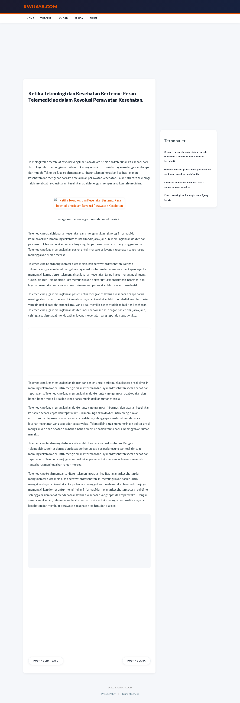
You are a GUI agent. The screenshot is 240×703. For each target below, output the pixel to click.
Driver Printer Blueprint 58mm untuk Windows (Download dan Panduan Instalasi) (185, 156)
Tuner (93, 18)
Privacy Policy (108, 693)
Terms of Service (130, 693)
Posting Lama (136, 660)
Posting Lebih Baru (45, 660)
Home (30, 18)
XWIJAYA (40, 6)
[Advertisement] (120, 50)
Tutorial (46, 18)
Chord (63, 18)
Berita (78, 18)
